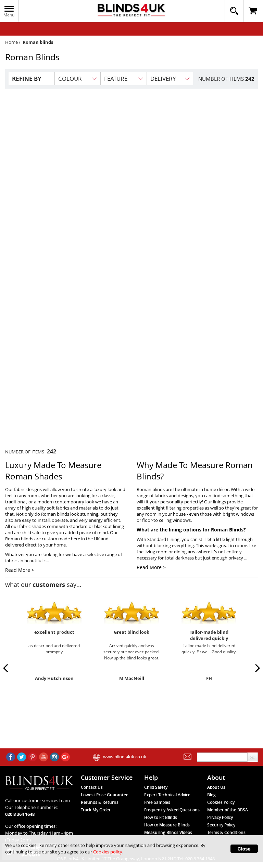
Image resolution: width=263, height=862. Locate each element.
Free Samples (157, 802)
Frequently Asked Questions (172, 810)
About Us (216, 787)
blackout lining (109, 526)
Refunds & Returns (99, 802)
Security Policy (221, 825)
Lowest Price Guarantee (104, 795)
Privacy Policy (220, 817)
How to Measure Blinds (167, 825)
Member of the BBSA (227, 810)
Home (11, 42)
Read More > (19, 570)
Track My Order (96, 810)
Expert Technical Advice (167, 795)
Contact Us (92, 787)
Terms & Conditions (226, 832)
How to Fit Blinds (160, 817)
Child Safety (155, 787)
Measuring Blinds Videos (168, 832)
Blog (211, 795)
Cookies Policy (221, 802)
